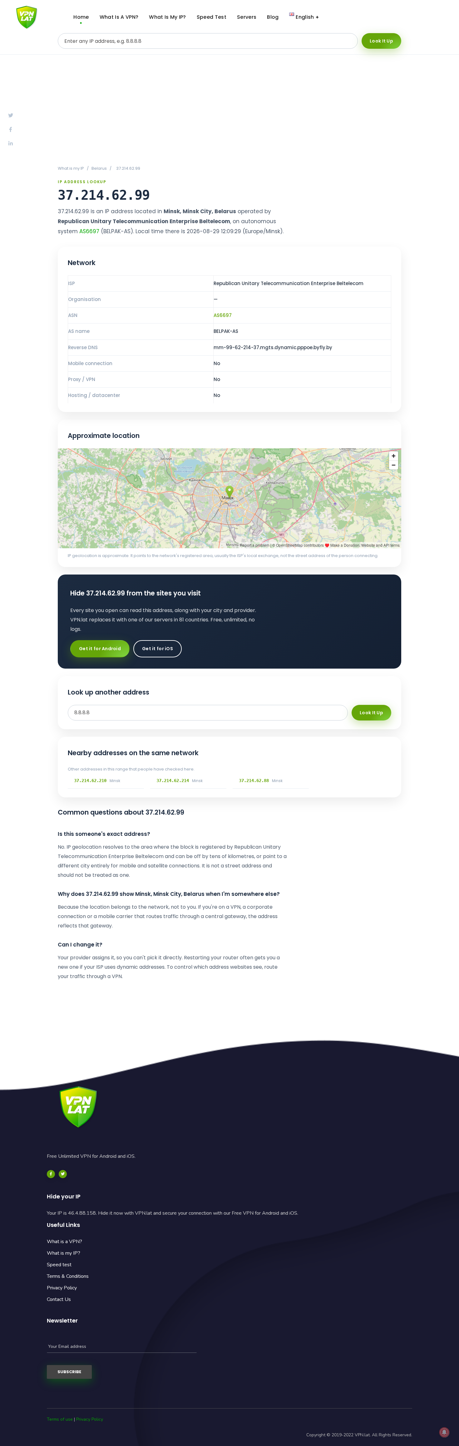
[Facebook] (51, 1174)
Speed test (59, 1264)
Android (381, 17)
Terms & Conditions (68, 1276)
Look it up (381, 41)
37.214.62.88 (254, 780)
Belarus (99, 168)
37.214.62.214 (172, 780)
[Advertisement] (229, 109)
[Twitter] (63, 1174)
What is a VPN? (64, 1241)
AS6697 (89, 231)
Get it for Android (100, 648)
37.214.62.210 (90, 780)
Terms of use (60, 1419)
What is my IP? (63, 1253)
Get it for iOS (157, 648)
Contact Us (59, 1299)
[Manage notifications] (444, 1432)
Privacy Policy (62, 1287)
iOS (429, 17)
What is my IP (71, 168)
